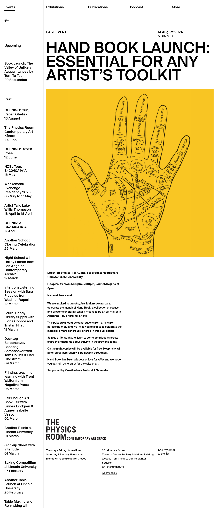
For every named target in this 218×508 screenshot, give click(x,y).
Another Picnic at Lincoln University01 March (18, 432)
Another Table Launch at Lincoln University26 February (18, 486)
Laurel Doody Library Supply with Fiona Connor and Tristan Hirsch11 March (19, 321)
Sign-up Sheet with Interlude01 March (19, 449)
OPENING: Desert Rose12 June (18, 153)
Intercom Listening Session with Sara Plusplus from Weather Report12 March (19, 295)
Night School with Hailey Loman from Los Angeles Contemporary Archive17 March (19, 268)
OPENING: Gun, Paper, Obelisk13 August (16, 114)
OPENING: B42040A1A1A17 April (15, 227)
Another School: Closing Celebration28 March (20, 244)
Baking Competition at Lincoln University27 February (20, 467)
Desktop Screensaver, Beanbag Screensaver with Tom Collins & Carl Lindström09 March (19, 351)
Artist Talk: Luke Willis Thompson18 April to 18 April (18, 209)
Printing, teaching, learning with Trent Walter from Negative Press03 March (19, 380)
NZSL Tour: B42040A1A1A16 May (15, 170)
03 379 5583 (109, 473)
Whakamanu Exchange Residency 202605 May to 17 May (18, 190)
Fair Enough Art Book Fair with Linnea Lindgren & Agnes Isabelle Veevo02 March (18, 408)
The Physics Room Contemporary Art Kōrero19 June (19, 134)
